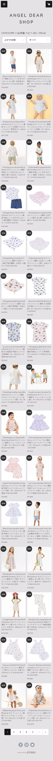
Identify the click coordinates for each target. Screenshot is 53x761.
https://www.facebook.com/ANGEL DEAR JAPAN (20, 745)
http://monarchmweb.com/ (32, 745)
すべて (32, 39)
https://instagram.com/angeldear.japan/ (26, 745)
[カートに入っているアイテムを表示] (49, 4)
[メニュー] (4, 4)
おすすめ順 (10, 39)
